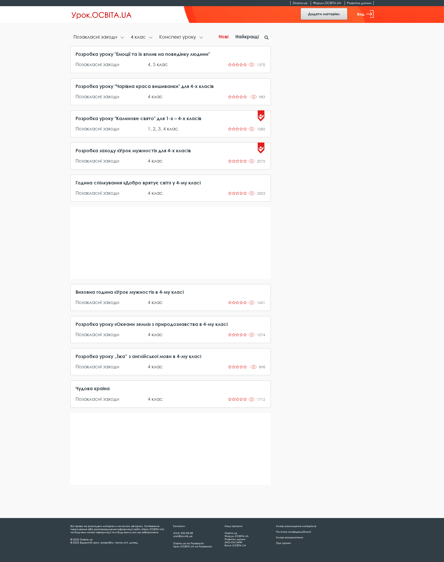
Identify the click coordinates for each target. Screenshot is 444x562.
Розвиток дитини (359, 3)
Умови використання (289, 537)
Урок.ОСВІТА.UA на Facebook (192, 546)
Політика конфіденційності (293, 531)
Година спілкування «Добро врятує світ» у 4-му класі (138, 182)
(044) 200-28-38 (183, 532)
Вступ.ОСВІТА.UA (235, 545)
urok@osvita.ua (182, 536)
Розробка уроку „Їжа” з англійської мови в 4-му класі (138, 356)
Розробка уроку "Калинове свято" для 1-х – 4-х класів (138, 118)
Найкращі (247, 36)
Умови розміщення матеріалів (296, 526)
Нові (223, 36)
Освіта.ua (300, 3)
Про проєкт (283, 543)
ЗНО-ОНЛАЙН (233, 542)
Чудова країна (93, 388)
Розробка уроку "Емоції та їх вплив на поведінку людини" (143, 54)
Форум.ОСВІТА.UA (327, 3)
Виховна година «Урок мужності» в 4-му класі (130, 292)
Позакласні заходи (97, 64)
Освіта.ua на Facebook (188, 543)
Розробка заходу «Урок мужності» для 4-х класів (133, 150)
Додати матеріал (324, 14)
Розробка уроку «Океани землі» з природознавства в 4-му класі (152, 324)
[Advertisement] (170, 243)
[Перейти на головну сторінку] (101, 14)
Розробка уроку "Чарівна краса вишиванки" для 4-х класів (145, 86)
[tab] (99, 37)
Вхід (360, 14)
